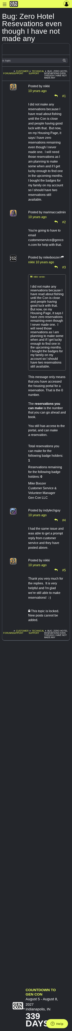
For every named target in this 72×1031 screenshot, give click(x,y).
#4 (64, 520)
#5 (64, 570)
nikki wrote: (37, 277)
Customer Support (21, 72)
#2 (64, 221)
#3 (64, 267)
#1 (64, 95)
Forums (8, 73)
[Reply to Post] (56, 95)
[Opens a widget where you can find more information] (57, 1024)
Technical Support (36, 72)
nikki (31, 262)
